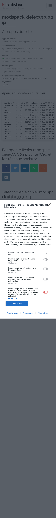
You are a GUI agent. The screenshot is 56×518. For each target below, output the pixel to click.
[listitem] (28, 253)
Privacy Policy (43, 313)
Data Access (28, 313)
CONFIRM (17, 304)
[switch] (45, 259)
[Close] (50, 205)
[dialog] (28, 259)
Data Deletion (12, 313)
